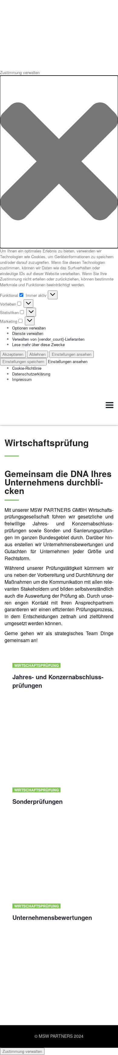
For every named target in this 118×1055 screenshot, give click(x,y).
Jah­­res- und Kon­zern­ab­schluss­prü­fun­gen (57, 681)
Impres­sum (22, 379)
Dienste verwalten (27, 333)
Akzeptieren (12, 354)
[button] (59, 162)
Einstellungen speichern (23, 361)
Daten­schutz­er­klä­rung (31, 374)
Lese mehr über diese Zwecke (38, 344)
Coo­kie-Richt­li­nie (26, 368)
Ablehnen (37, 354)
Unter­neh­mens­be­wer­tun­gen (52, 917)
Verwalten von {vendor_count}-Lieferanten (48, 339)
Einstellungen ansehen (71, 354)
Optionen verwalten (29, 328)
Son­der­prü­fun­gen (37, 801)
